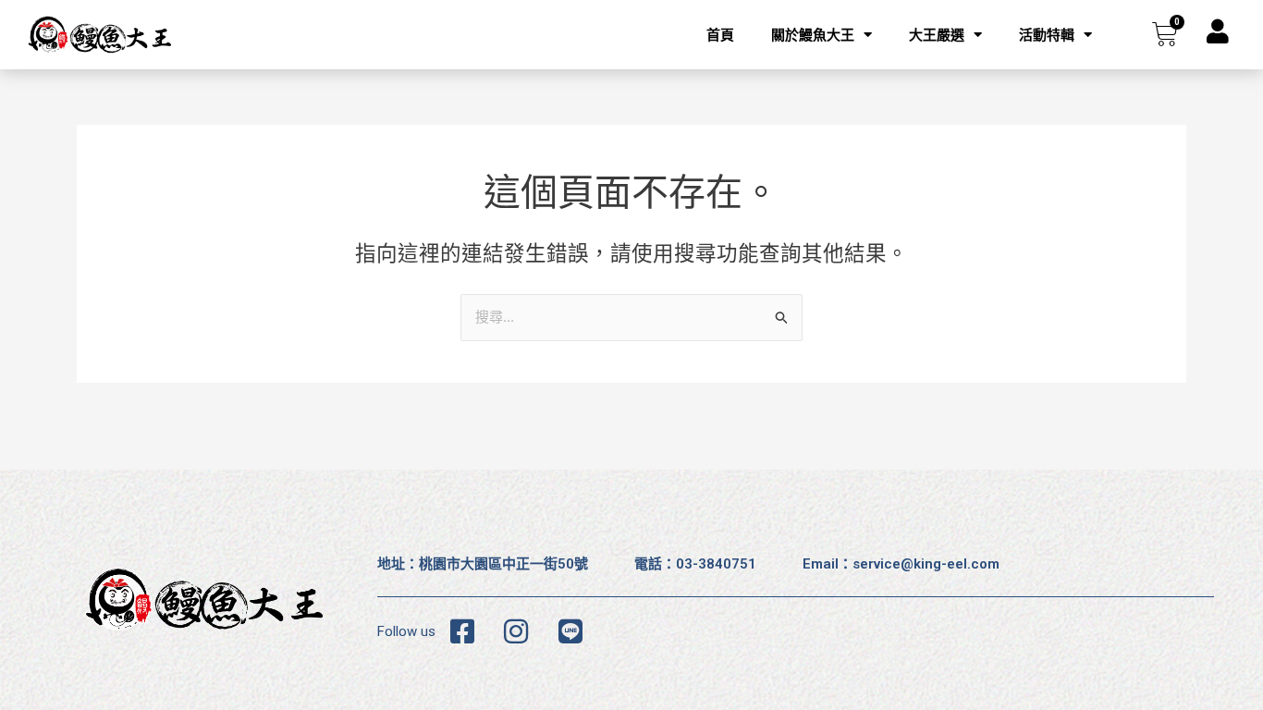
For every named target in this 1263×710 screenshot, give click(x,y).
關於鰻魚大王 (812, 35)
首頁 (720, 35)
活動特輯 (1046, 35)
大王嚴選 (936, 35)
